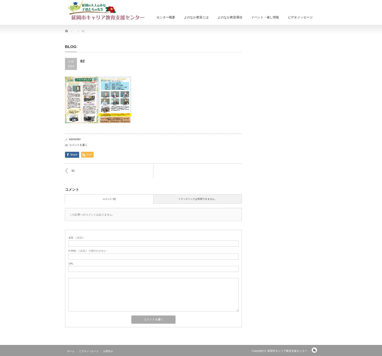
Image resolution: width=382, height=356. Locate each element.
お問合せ (108, 351)
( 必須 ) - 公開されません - (88, 250)
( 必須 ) (76, 237)
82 (73, 170)
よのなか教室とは (196, 17)
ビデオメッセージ (300, 17)
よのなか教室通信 (230, 17)
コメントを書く (78, 144)
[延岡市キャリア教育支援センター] (106, 11)
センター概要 (166, 17)
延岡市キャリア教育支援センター (287, 350)
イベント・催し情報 (265, 17)
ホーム (70, 351)
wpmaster (75, 139)
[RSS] (314, 350)
